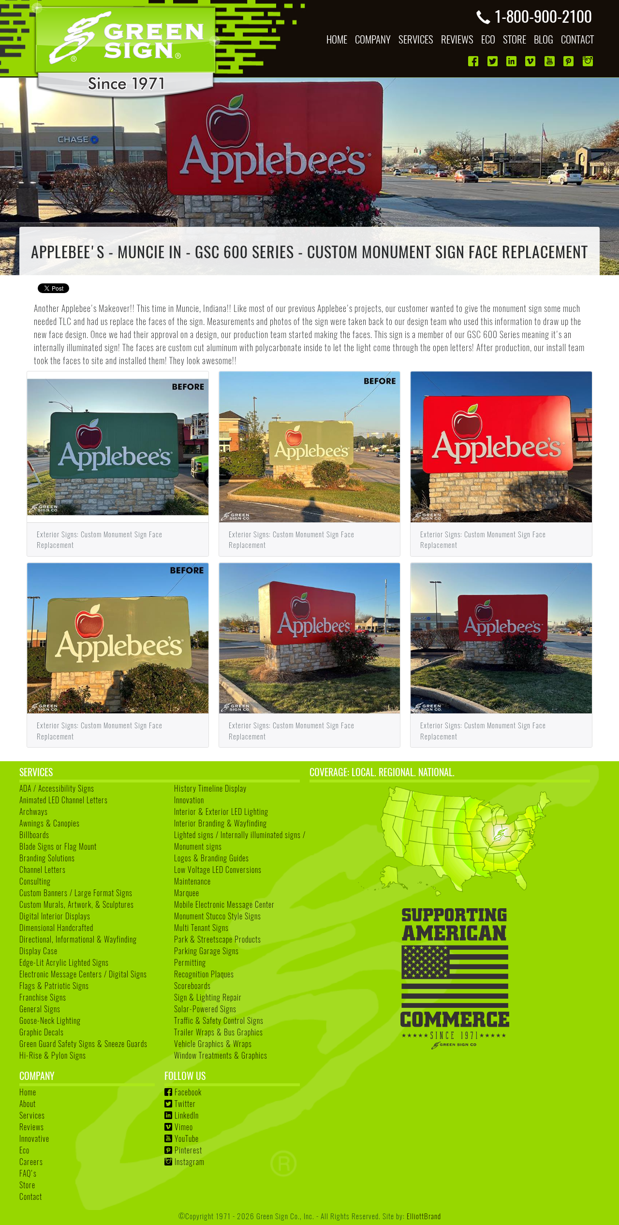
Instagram (190, 1161)
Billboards (34, 835)
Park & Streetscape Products (217, 939)
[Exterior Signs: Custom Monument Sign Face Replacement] (117, 445)
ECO (488, 38)
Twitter (185, 1103)
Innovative (34, 1138)
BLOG (543, 38)
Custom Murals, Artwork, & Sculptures (76, 904)
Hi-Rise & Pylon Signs (52, 1055)
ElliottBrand (424, 1215)
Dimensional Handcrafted (56, 927)
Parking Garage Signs (206, 951)
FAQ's (28, 1173)
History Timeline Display (210, 788)
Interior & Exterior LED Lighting (221, 811)
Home (27, 1092)
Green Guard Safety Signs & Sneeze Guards (83, 1043)
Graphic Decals (41, 1032)
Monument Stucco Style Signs (217, 916)
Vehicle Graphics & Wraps (213, 1043)
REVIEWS (457, 38)
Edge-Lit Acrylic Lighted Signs (64, 962)
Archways (33, 811)
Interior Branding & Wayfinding (220, 823)
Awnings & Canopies (49, 823)
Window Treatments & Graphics (220, 1055)
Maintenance (192, 881)
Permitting (190, 962)
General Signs (39, 1009)
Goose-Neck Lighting (50, 1020)
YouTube (187, 1138)
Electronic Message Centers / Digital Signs (83, 974)
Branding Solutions (47, 858)
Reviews (31, 1127)
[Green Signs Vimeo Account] (531, 61)
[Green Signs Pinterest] (569, 61)
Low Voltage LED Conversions (218, 869)
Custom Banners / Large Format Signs (76, 893)
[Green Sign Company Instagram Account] (589, 61)
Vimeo (184, 1127)
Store (27, 1185)
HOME (336, 38)
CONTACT (577, 38)
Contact (30, 1196)
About (27, 1103)
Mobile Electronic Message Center (224, 904)
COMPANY (373, 38)
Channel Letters (42, 869)
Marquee (186, 893)
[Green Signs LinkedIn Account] (512, 61)
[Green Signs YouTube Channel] (551, 61)
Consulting (35, 881)
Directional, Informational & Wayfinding (78, 939)
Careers (31, 1161)
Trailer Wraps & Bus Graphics (218, 1032)
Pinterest (188, 1150)
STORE (514, 38)
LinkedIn (187, 1115)
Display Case (38, 951)
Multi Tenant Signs (201, 927)
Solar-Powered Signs (205, 1009)
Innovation (189, 800)
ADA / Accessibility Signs (56, 788)
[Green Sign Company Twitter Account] (493, 61)
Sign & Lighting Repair (208, 997)
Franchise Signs (42, 997)
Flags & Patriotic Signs (54, 985)
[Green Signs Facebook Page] (474, 61)
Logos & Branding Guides (211, 858)
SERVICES (415, 38)
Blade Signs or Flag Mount (58, 846)
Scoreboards (192, 985)
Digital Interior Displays (54, 916)
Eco (24, 1150)
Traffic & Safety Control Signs (219, 1020)
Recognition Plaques (204, 974)
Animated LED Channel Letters (63, 800)
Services (32, 1115)
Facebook (188, 1092)
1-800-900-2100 (543, 15)
